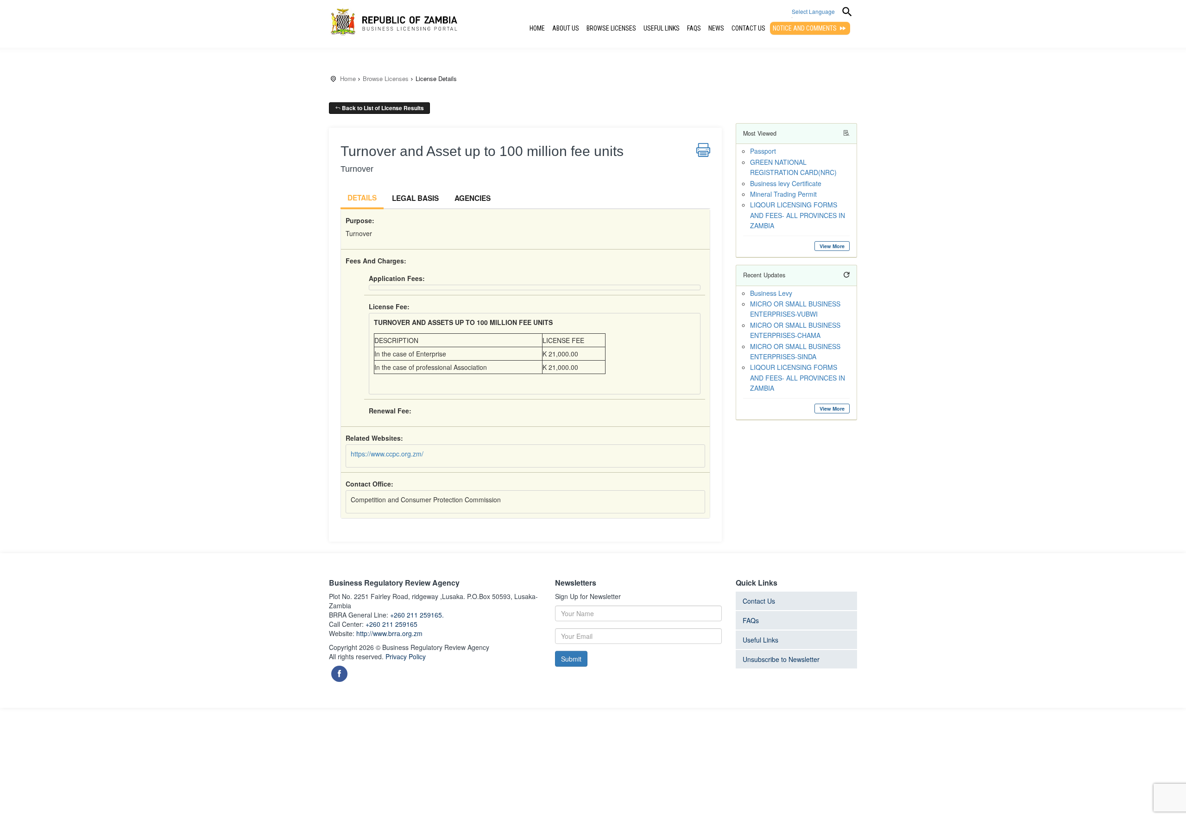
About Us (565, 28)
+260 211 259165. (417, 614)
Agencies (472, 198)
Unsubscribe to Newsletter (781, 659)
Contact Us (748, 28)
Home (537, 28)
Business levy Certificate (785, 183)
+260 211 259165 (391, 624)
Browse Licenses (611, 28)
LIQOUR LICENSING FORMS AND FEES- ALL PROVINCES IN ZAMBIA (797, 215)
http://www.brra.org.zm (389, 633)
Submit (571, 658)
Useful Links (661, 28)
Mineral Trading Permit (783, 194)
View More (832, 246)
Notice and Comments (805, 28)
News (716, 28)
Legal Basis (415, 198)
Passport (763, 151)
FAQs (694, 28)
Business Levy (771, 293)
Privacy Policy (405, 656)
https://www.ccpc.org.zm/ (387, 453)
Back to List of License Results (382, 108)
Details (362, 198)
